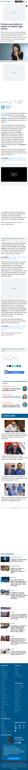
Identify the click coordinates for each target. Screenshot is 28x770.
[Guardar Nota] (20, 366)
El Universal (6, 357)
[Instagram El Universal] (20, 728)
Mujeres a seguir (5, 671)
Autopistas (3, 715)
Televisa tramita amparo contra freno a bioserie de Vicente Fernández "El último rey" (13, 328)
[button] (18, 2)
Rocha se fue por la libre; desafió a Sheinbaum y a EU (11, 406)
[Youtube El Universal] (16, 728)
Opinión (5, 383)
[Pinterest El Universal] (23, 728)
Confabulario (4, 701)
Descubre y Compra (19, 685)
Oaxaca (16, 669)
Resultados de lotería (18, 711)
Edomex (17, 667)
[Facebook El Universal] (19, 725)
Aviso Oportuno (18, 688)
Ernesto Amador (7, 394)
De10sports (17, 699)
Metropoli (3, 685)
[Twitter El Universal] (23, 725)
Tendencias (4, 702)
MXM (2, 706)
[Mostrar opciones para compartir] (27, 6)
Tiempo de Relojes (5, 731)
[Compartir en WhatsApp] (13, 366)
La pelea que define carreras (11, 397)
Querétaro (17, 674)
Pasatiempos (18, 706)
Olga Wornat (4, 113)
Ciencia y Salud (5, 704)
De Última (3, 726)
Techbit (3, 708)
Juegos (16, 704)
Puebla (16, 671)
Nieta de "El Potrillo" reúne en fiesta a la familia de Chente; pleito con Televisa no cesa (14, 160)
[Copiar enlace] (17, 366)
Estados (3, 687)
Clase (2, 720)
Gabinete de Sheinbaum (4, 679)
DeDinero (17, 701)
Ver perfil (8, 108)
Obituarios (17, 692)
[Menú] (26, 1)
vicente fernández (7, 359)
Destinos (3, 713)
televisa (16, 359)
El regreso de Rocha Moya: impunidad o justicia (11, 389)
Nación (2, 667)
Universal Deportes (5, 695)
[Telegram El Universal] (15, 725)
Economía (3, 694)
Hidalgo (16, 672)
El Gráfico (17, 697)
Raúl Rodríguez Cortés (8, 386)
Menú (2, 709)
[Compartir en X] (10, 366)
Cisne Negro (4, 733)
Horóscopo (17, 708)
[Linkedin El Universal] (15, 731)
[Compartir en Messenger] (15, 366)
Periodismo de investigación (4, 673)
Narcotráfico (4, 688)
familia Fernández (6, 116)
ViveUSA (17, 703)
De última (3, 711)
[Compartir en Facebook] (8, 366)
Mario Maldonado (7, 403)
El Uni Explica (4, 676)
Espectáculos (4, 102)
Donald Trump (4, 683)
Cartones (3, 692)
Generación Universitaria (18, 695)
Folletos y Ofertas (19, 687)
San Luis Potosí (18, 676)
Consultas (3, 716)
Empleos (17, 690)
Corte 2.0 (3, 669)
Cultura (3, 699)
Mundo (2, 681)
